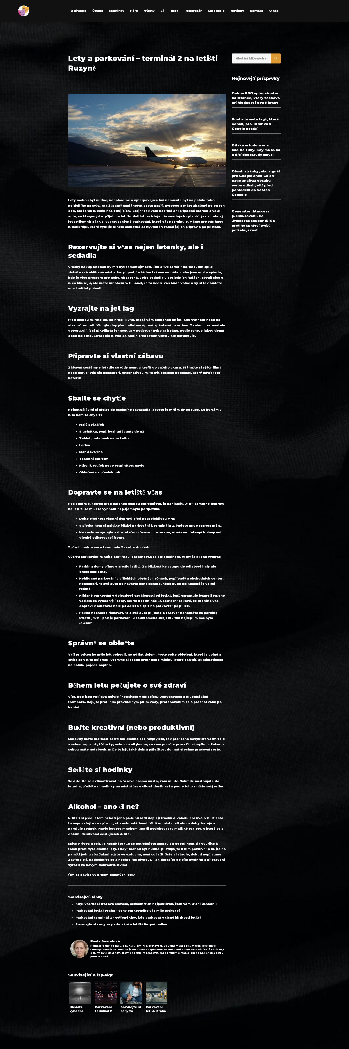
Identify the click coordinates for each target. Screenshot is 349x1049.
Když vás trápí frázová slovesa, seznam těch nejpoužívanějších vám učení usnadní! (145, 904)
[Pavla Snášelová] (79, 942)
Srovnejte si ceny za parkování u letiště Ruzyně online (121, 924)
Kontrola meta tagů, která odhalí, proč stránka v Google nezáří (255, 124)
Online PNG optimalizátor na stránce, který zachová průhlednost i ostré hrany (256, 98)
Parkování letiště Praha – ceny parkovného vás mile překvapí (127, 910)
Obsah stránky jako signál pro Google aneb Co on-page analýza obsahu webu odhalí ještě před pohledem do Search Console (256, 183)
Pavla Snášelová (105, 941)
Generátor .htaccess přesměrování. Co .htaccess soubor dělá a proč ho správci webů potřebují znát (253, 220)
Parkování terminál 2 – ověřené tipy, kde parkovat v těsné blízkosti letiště (138, 917)
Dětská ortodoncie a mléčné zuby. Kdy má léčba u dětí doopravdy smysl (256, 150)
